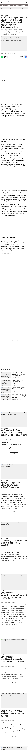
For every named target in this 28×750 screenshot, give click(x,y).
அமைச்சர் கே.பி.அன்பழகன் (6, 253)
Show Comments (14, 340)
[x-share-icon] (5, 57)
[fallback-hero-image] (6, 375)
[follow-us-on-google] (25, 56)
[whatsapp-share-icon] (2, 57)
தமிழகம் (3, 5)
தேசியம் (8, 5)
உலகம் (13, 5)
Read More (14, 453)
